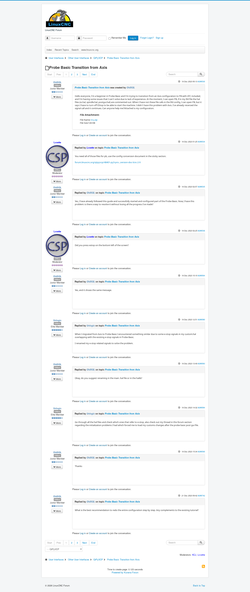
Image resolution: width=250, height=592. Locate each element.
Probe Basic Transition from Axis (92, 87)
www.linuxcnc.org (89, 49)
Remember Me (118, 37)
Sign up (160, 37)
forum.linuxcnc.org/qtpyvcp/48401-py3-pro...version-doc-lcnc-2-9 (107, 162)
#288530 (201, 81)
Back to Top (199, 585)
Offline (57, 85)
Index (49, 49)
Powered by (117, 572)
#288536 (201, 230)
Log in (133, 38)
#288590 (201, 451)
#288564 (201, 275)
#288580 (201, 319)
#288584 (201, 407)
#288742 (201, 495)
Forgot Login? (147, 37)
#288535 (201, 186)
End (93, 74)
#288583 (201, 363)
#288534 (201, 141)
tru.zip (94, 119)
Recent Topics (62, 49)
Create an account (98, 135)
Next (84, 74)
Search (75, 49)
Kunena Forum (131, 572)
